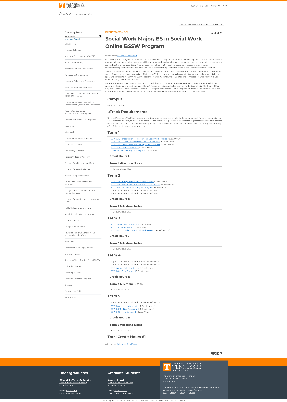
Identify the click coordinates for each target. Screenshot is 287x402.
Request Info (197, 6)
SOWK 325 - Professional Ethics (125, 148)
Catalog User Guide (73, 291)
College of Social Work (75, 227)
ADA (164, 393)
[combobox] (201, 24)
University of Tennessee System (201, 387)
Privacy (173, 393)
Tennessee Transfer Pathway (188, 390)
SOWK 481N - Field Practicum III (125, 309)
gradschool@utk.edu (123, 393)
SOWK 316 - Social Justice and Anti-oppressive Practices (135, 145)
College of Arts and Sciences (77, 169)
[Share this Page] (215, 33)
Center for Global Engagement (79, 248)
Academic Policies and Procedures (80, 81)
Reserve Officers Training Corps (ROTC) (82, 260)
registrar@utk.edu (74, 393)
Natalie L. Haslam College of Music (80, 214)
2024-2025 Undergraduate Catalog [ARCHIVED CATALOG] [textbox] (201, 24)
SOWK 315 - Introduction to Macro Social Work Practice (135, 185)
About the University (74, 62)
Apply (213, 6)
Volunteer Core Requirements (78, 87)
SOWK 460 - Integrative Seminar (125, 306)
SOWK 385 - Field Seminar (122, 227)
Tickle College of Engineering (78, 208)
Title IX (192, 393)
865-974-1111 (71, 391)
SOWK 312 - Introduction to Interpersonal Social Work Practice (139, 139)
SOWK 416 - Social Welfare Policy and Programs (132, 187)
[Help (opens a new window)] (221, 33)
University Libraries (73, 266)
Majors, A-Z (69, 126)
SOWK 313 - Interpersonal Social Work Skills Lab (132, 182)
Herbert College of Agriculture (78, 157)
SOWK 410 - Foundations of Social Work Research (133, 230)
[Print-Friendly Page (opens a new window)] (218, 33)
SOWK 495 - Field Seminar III (123, 312)
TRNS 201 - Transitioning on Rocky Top (128, 150)
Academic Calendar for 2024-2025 (80, 56)
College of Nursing (73, 220)
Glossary (68, 285)
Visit (207, 6)
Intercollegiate (71, 242)
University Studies (72, 273)
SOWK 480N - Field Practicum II (125, 268)
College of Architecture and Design (80, 163)
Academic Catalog (75, 13)
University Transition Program (78, 279)
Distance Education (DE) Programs (80, 120)
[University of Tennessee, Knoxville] (72, 8)
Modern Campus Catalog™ (173, 401)
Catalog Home (71, 44)
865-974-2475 (120, 391)
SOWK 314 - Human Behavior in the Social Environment (135, 142)
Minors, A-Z (69, 132)
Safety (182, 393)
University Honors (72, 254)
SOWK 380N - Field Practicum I (125, 224)
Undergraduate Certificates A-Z (79, 138)
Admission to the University (77, 75)
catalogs (108, 401)
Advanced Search (72, 39)
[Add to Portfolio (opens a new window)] (212, 33)
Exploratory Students (74, 151)
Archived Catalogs (73, 50)
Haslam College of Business (77, 176)
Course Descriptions (73, 145)
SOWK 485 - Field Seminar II (123, 271)
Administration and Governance (79, 69)
